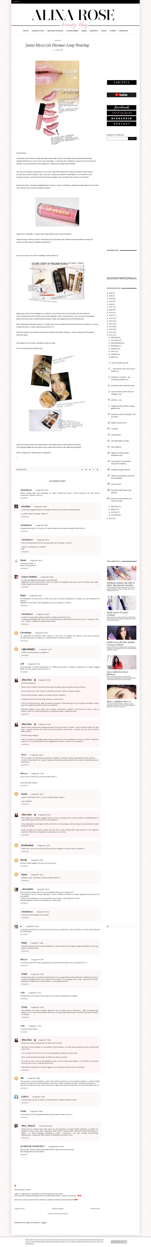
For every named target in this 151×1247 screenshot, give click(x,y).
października (116, 343)
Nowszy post (20, 1209)
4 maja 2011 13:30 (37, 974)
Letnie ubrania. (116, 435)
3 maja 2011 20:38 (47, 577)
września (115, 346)
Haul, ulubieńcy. (116, 447)
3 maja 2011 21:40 (44, 724)
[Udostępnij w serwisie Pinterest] (97, 470)
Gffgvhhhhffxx (28, 649)
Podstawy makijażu (72, 30)
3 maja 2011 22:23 (44, 815)
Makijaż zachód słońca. (119, 423)
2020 (111, 310)
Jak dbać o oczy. (116, 400)
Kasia (24, 793)
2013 (111, 329)
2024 (111, 299)
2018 (111, 315)
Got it (124, 1241)
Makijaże (84, 30)
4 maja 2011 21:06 (38, 1097)
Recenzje (104, 30)
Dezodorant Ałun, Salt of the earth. (123, 386)
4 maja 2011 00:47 (43, 889)
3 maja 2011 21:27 (45, 649)
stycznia (114, 515)
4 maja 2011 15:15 (34, 993)
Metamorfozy (123, 30)
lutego (114, 512)
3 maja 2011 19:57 (42, 490)
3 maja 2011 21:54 (37, 774)
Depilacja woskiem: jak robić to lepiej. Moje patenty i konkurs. (121, 584)
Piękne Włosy (94, 30)
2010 (111, 518)
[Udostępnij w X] (89, 470)
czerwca (114, 354)
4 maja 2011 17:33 (34, 1026)
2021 (111, 307)
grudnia (114, 337)
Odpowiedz (24, 498)
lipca (113, 351)
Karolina (25, 506)
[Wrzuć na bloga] (86, 470)
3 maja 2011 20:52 (35, 596)
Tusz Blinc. (114, 429)
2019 (111, 313)
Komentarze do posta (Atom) (60, 1213)
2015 (111, 324)
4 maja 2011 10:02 (43, 912)
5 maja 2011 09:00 (36, 1111)
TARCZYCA (26, 30)
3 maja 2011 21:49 (36, 755)
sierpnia (114, 349)
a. (21, 926)
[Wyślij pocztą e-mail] (82, 470)
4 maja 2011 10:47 (32, 926)
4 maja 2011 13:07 (37, 960)
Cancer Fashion (29, 576)
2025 (111, 296)
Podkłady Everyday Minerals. (120, 470)
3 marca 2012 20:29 (45, 1126)
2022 (111, 304)
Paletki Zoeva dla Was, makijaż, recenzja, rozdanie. (121, 643)
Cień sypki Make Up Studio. (120, 441)
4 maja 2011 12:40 (36, 943)
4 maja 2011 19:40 (33, 1078)
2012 (111, 332)
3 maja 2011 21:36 (44, 680)
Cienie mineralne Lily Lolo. (120, 363)
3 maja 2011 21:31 (34, 664)
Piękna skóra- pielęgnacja (55, 30)
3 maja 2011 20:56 (43, 614)
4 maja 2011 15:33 (37, 1007)
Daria (23, 560)
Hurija (23, 859)
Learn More (116, 1241)
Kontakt (17, 1)
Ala (22, 1077)
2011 (111, 335)
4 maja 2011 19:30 (44, 1040)
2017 (111, 318)
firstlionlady (27, 845)
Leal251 (25, 1096)
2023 (111, 301)
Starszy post (95, 1209)
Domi (23, 595)
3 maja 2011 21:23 (41, 633)
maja (113, 357)
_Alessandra (26, 888)
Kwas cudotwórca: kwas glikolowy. (117, 673)
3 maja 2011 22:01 (37, 794)
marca (113, 509)
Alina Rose (26, 679)
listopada (115, 340)
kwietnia (114, 506)
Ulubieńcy (113, 30)
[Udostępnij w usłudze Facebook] (93, 470)
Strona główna (58, 1209)
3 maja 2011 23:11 (37, 875)
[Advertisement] (122, 60)
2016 (111, 321)
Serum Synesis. (116, 484)
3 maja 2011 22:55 (37, 860)
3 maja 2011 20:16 (43, 540)
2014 (111, 327)
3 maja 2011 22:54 (43, 846)
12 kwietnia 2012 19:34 (56, 1146)
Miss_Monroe (28, 1125)
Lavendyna (25, 632)
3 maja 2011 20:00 (40, 507)
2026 (111, 293)
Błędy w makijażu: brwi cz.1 (119, 701)
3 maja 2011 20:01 (42, 525)
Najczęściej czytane (38, 30)
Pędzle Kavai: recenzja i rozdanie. (117, 613)
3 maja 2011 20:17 (36, 560)
